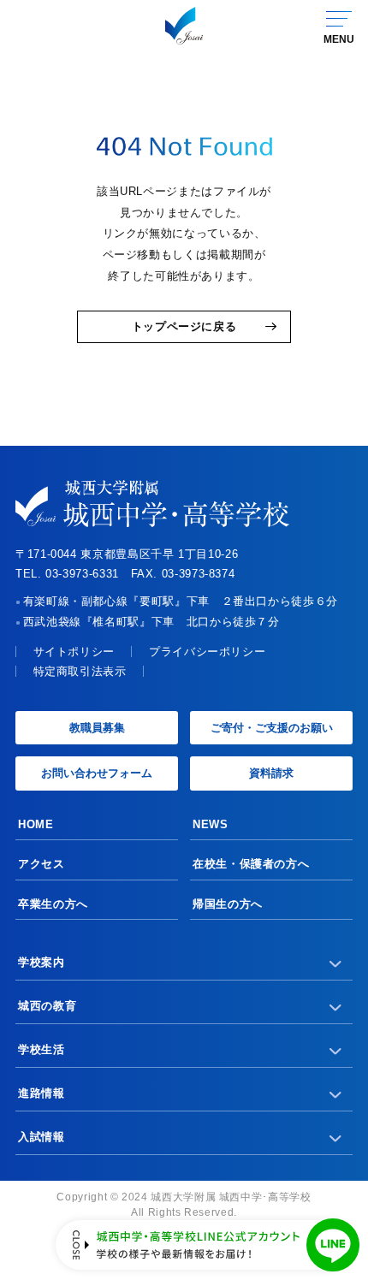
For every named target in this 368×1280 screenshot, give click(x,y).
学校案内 (41, 962)
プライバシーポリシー (207, 651)
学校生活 (41, 1049)
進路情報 (41, 1093)
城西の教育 (47, 1005)
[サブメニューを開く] (336, 962)
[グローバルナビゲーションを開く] (338, 25)
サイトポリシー (74, 651)
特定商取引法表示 (80, 671)
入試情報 (41, 1136)
